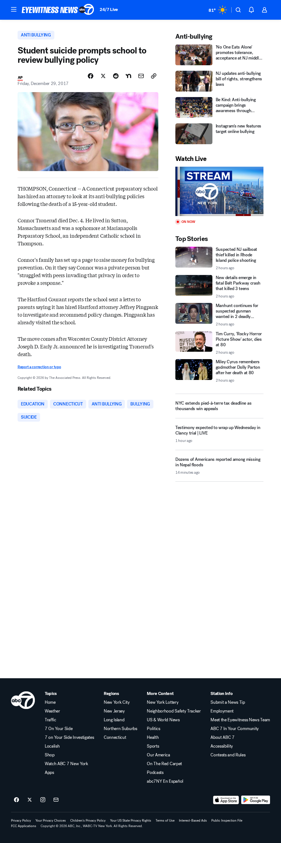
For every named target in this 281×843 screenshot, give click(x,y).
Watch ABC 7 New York (66, 764)
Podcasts (155, 772)
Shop (50, 755)
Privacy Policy (21, 820)
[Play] (219, 191)
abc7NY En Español (165, 781)
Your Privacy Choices (50, 820)
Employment (222, 711)
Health (153, 737)
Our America (158, 755)
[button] (13, 9)
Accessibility (221, 746)
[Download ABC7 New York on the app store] (226, 800)
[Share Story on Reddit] (115, 76)
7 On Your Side (59, 728)
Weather (52, 711)
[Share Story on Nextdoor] (128, 76)
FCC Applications (23, 826)
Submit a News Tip (227, 702)
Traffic (50, 720)
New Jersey (114, 711)
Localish (52, 746)
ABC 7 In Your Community (234, 728)
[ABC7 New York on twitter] (29, 799)
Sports (153, 746)
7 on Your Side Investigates (69, 737)
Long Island (114, 720)
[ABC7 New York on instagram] (42, 799)
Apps (49, 772)
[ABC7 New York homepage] (58, 10)
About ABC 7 (222, 737)
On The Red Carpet (164, 764)
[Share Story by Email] (141, 76)
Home (50, 702)
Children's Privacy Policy (88, 820)
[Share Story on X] (103, 76)
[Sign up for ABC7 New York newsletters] (55, 799)
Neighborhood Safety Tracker (174, 711)
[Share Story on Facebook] (90, 76)
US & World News (163, 720)
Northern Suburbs (120, 728)
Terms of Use (165, 820)
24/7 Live (109, 9)
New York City (117, 702)
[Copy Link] (153, 76)
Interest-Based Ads (193, 820)
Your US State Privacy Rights (130, 820)
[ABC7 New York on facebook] (16, 799)
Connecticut (115, 737)
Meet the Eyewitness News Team (240, 720)
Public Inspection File (226, 820)
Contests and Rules (227, 755)
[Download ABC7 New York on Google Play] (255, 800)
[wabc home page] (23, 700)
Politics (153, 728)
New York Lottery (162, 702)
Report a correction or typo (39, 367)
